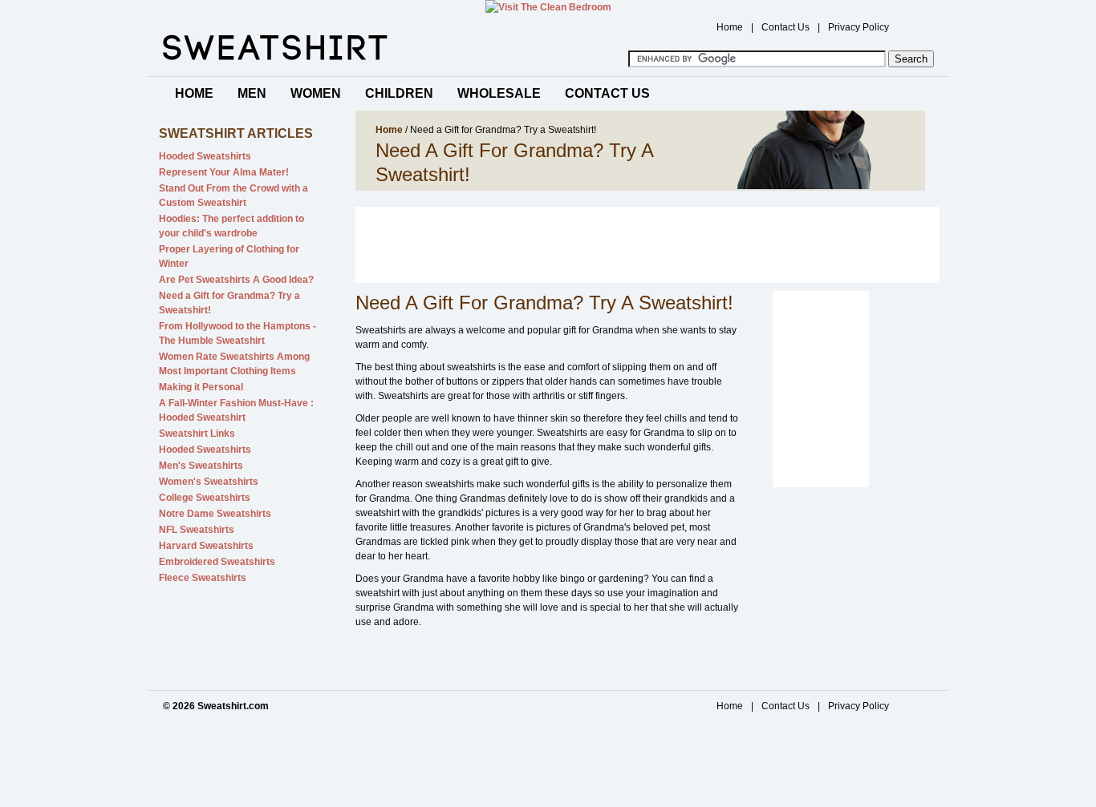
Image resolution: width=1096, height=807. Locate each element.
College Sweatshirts (204, 497)
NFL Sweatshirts (196, 529)
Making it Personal (201, 387)
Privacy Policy (858, 27)
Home (729, 27)
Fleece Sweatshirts (202, 577)
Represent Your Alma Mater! (224, 172)
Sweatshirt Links (197, 433)
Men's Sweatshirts (201, 465)
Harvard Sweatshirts (206, 545)
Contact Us (785, 27)
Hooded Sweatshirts (205, 156)
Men (251, 93)
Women (315, 93)
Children (399, 93)
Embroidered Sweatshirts (217, 561)
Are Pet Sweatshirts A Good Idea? (236, 279)
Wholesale (499, 93)
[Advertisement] (647, 243)
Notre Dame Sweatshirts (215, 513)
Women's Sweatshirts (208, 481)
